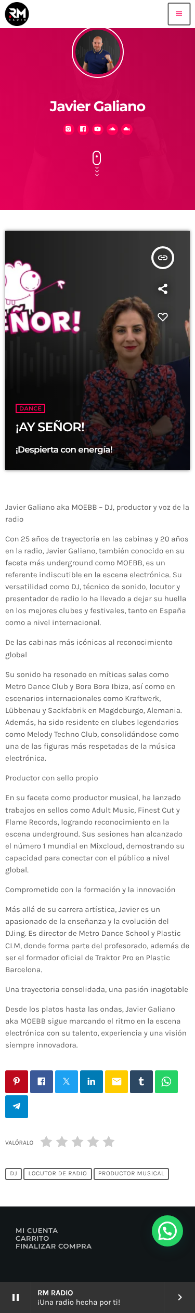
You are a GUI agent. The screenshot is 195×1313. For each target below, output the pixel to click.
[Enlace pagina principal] (17, 14)
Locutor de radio (58, 1173)
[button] (167, 1230)
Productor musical (131, 1173)
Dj (13, 1173)
